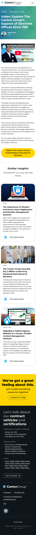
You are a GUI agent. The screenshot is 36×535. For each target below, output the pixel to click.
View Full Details (11, 476)
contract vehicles (14, 418)
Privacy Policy (18, 522)
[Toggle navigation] (32, 3)
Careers (7, 492)
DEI (4, 503)
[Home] (11, 3)
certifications (14, 424)
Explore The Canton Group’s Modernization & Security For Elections (18, 152)
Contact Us (19, 492)
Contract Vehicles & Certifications (12, 498)
